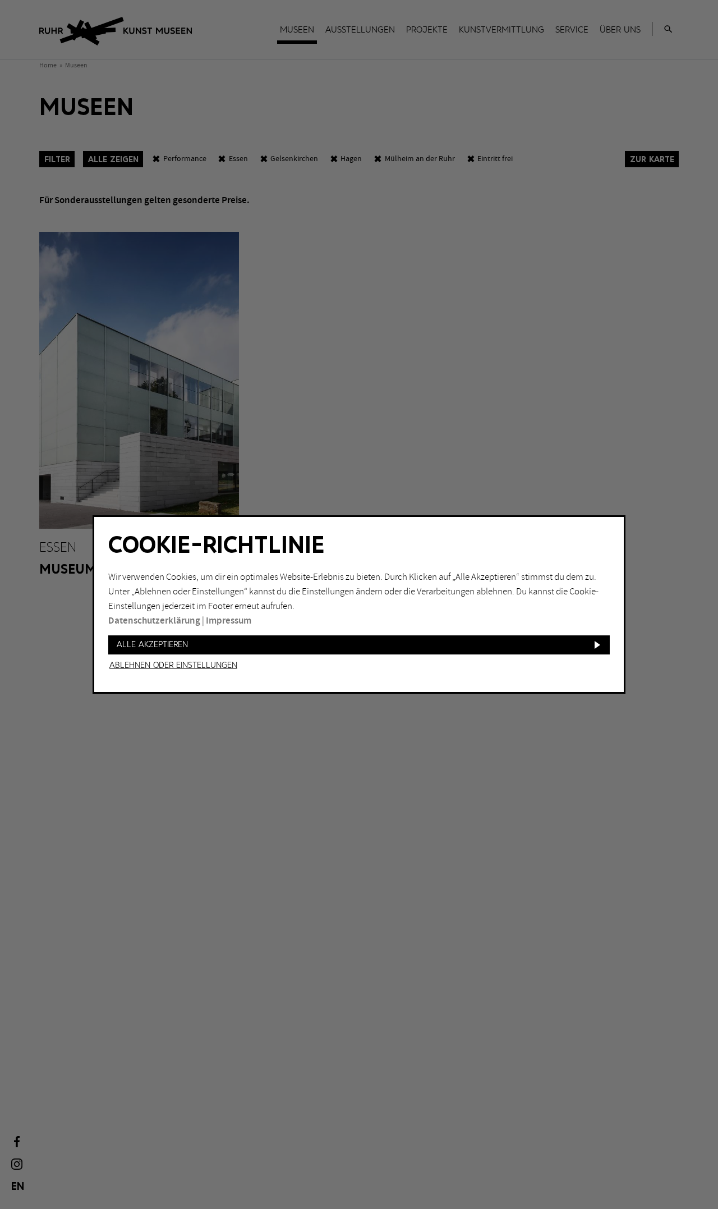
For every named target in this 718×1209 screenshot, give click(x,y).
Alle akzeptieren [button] (152, 644)
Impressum (228, 621)
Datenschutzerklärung (154, 621)
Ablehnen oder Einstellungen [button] (173, 666)
